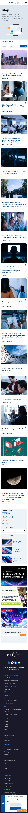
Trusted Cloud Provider (10, 714)
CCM (5, 763)
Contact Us (7, 778)
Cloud (5, 514)
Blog (5, 747)
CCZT (6, 729)
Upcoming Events (9, 735)
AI (3, 520)
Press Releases (8, 781)
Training (6, 752)
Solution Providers (9, 678)
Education (7, 744)
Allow (15, 809)
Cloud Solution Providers (11, 680)
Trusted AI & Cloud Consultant (13, 709)
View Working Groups (10, 700)
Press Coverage (8, 783)
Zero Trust (6, 517)
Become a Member (9, 683)
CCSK (6, 724)
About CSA (7, 776)
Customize (15, 805)
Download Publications (10, 698)
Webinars (7, 738)
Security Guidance (9, 761)
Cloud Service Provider (10, 712)
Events (6, 733)
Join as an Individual (10, 686)
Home (2, 41)
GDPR (6, 771)
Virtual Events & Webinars (11, 749)
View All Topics (8, 703)
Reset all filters (5, 523)
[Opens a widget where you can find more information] (22, 810)
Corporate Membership (11, 675)
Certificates (7, 719)
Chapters (7, 689)
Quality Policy (8, 786)
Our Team (7, 789)
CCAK (6, 727)
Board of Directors (9, 792)
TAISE (6, 721)
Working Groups (9, 692)
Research (7, 695)
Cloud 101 (7, 754)
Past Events (7, 741)
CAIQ (5, 766)
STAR (6, 768)
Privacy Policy (9, 801)
